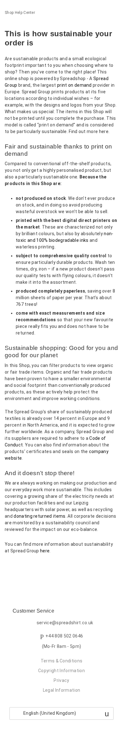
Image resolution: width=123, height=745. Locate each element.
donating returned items (39, 516)
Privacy (61, 680)
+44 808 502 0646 (64, 635)
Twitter (20, 568)
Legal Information (61, 690)
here (45, 550)
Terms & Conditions (62, 660)
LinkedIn (31, 568)
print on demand (74, 85)
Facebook (10, 568)
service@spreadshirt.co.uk (65, 623)
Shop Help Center (20, 12)
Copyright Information (61, 670)
